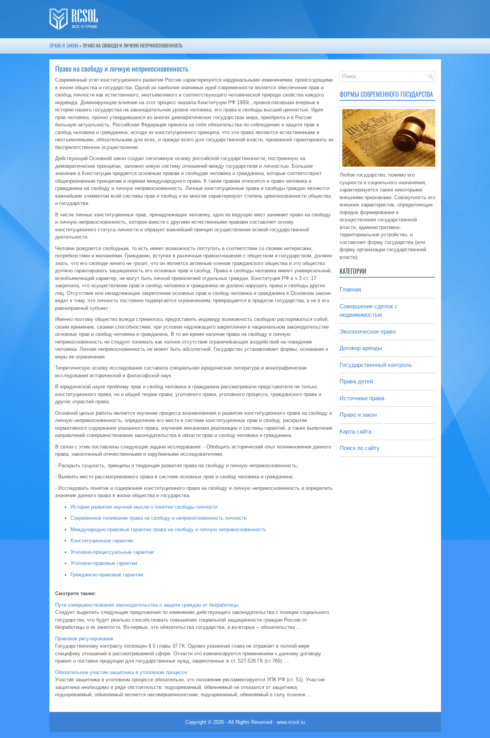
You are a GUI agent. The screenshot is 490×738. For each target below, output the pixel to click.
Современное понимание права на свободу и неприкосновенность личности (158, 518)
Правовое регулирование (84, 638)
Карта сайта (355, 431)
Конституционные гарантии (101, 540)
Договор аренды (361, 348)
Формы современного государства (386, 94)
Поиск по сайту (360, 448)
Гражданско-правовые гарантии (106, 575)
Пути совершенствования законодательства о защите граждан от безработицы (146, 605)
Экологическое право (368, 331)
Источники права (362, 398)
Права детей (356, 381)
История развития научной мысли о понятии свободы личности (143, 507)
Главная (350, 289)
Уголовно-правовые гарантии (103, 563)
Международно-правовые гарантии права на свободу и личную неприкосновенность (168, 529)
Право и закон (63, 46)
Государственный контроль (376, 365)
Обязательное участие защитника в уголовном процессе (121, 672)
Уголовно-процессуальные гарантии (112, 552)
